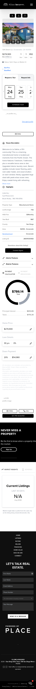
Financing (18, 547)
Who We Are (18, 553)
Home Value (18, 550)
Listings (18, 538)
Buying (18, 541)
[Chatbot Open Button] (30, 683)
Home (18, 535)
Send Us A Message (18, 616)
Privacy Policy (6, 686)
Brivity (16, 683)
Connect (18, 556)
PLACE (18, 663)
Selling (18, 544)
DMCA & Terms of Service (19, 686)
